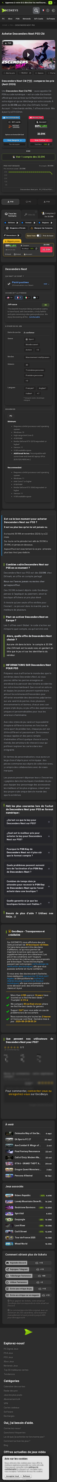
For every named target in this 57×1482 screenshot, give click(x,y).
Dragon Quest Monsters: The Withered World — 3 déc (28, 1170)
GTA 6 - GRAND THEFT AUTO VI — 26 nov (28, 1164)
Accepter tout (12, 1476)
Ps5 (11, 25)
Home (4, 25)
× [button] (54, 3)
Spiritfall (28, 1214)
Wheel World (28, 1244)
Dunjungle (28, 1220)
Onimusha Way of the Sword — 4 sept (28, 1134)
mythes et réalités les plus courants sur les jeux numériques (25, 981)
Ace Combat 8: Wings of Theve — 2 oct (28, 1146)
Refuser (26, 1476)
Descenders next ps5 (25, 25)
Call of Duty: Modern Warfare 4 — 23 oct (28, 1158)
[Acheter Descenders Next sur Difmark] (10, 246)
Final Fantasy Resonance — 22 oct (28, 1152)
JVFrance (12, 304)
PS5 (29, 80)
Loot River (28, 1226)
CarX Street (28, 1232)
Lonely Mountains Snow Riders (28, 1202)
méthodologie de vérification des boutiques (27, 965)
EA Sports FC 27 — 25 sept (28, 1140)
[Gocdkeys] (9, 10)
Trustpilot (19, 1000)
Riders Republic (28, 1196)
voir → (46, 284)
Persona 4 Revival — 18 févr (28, 1176)
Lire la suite (34, 317)
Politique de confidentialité (15, 1480)
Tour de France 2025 (28, 1238)
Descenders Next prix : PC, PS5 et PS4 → (36, 190)
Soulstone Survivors (28, 1208)
